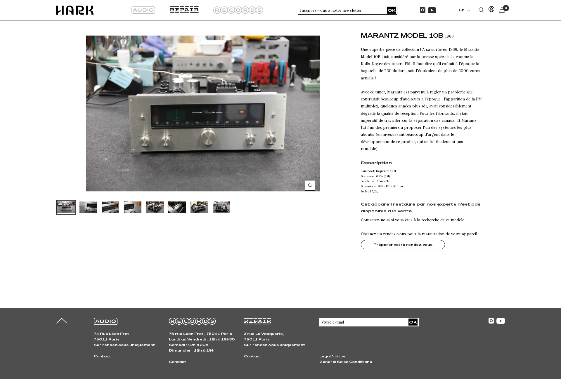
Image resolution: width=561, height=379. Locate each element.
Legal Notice (332, 356)
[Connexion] (491, 10)
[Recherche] (481, 10)
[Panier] (502, 10)
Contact (102, 356)
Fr (461, 10)
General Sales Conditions (345, 362)
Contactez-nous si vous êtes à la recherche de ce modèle (412, 219)
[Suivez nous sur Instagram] (422, 10)
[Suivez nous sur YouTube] (432, 10)
